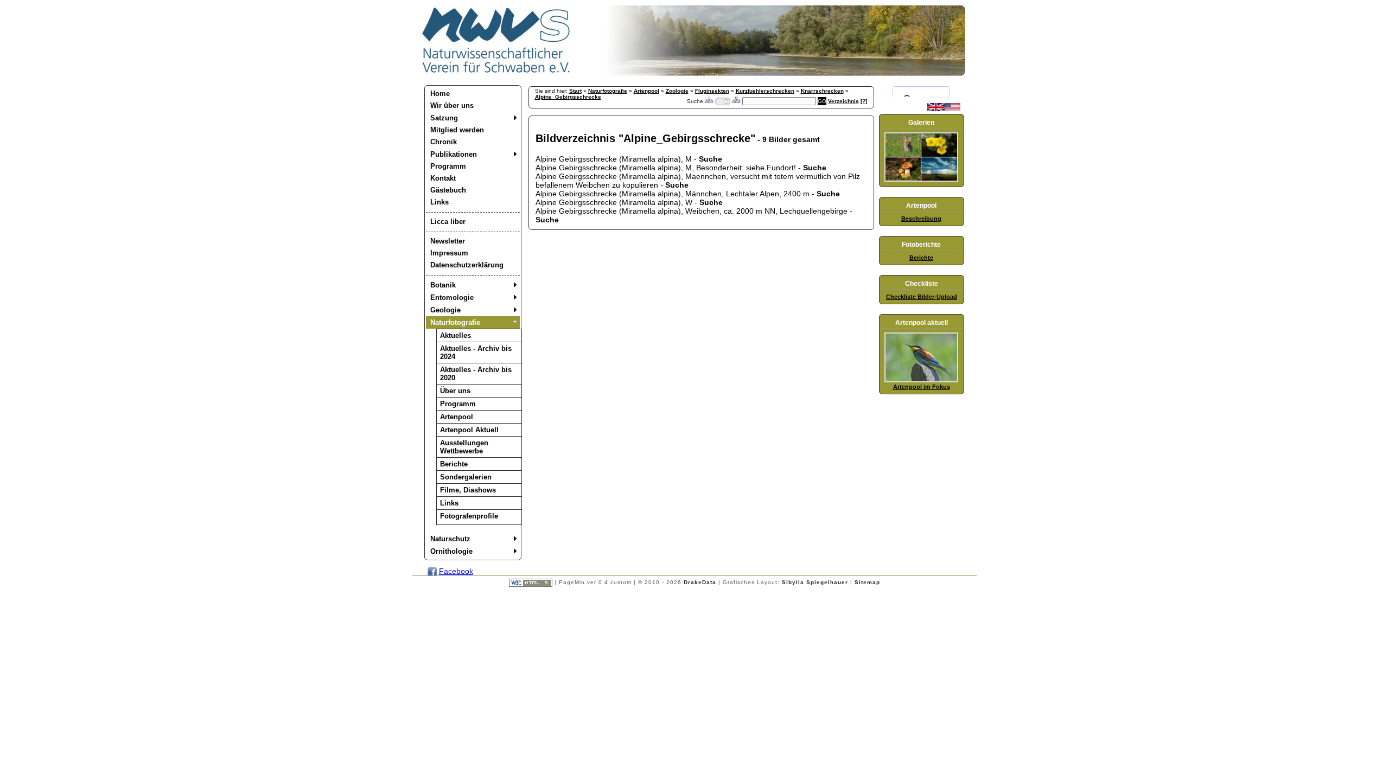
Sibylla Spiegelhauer (815, 582)
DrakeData (700, 582)
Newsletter (447, 241)
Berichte (454, 464)
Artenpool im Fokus (921, 386)
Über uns (455, 391)
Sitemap (867, 582)
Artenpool (456, 417)
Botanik (443, 285)
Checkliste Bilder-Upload (921, 296)
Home (440, 93)
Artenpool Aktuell (469, 430)
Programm (448, 166)
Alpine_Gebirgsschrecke (568, 97)
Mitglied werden (457, 130)
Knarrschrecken (822, 91)
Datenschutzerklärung (467, 265)
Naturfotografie (455, 322)
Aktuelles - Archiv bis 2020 (476, 374)
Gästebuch (448, 190)
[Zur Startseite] (496, 73)
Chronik (443, 142)
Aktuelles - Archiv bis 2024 (476, 352)
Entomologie (452, 297)
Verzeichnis (843, 101)
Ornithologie (451, 551)
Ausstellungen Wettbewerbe (464, 447)
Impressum (449, 253)
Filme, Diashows (468, 490)
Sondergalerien (466, 477)
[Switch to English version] (943, 109)
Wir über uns (452, 105)
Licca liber (448, 221)
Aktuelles (455, 335)
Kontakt (443, 178)
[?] (864, 101)
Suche (710, 159)
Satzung (444, 118)
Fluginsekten (712, 91)
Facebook (456, 571)
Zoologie (677, 91)
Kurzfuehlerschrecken (765, 91)
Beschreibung (921, 218)
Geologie (445, 310)
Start (575, 91)
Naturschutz (450, 539)
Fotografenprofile (469, 516)
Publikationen (453, 154)
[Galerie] (921, 179)
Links (439, 202)
